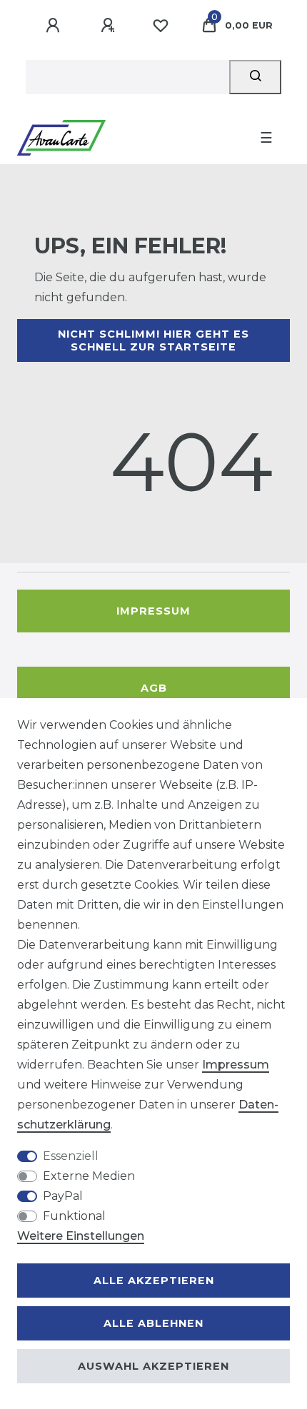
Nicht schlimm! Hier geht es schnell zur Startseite (153, 340)
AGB (154, 688)
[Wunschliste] (160, 25)
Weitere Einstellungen (80, 1236)
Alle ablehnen (153, 1323)
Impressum (153, 611)
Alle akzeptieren (154, 1280)
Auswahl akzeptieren (153, 1366)
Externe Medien (89, 1176)
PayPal (63, 1196)
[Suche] (255, 77)
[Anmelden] (55, 26)
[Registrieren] (110, 26)
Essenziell (71, 1156)
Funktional (74, 1216)
